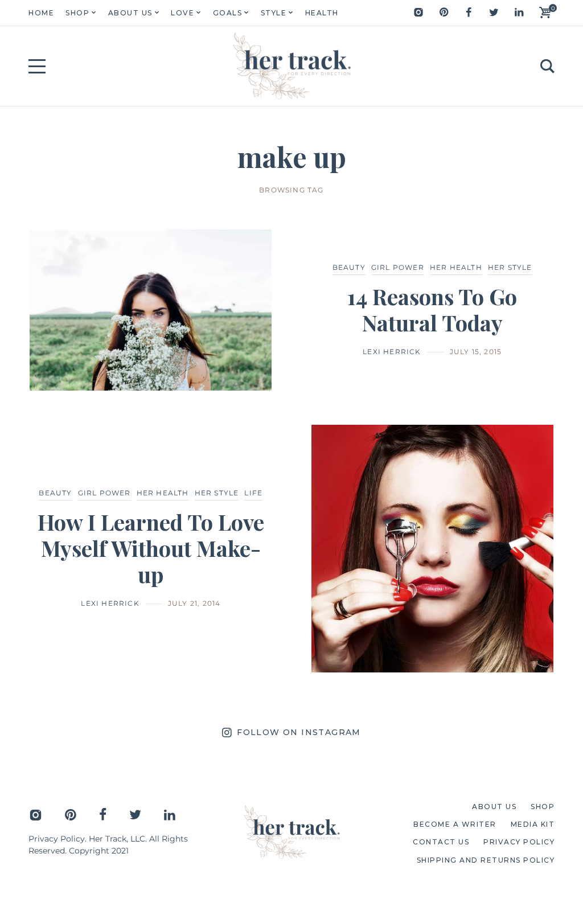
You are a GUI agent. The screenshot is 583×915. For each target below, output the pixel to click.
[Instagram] (418, 12)
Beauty (349, 267)
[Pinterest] (443, 12)
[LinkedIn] (519, 12)
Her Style (510, 267)
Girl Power (397, 267)
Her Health (456, 267)
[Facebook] (468, 12)
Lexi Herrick (392, 351)
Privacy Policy (56, 839)
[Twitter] (493, 12)
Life (253, 493)
